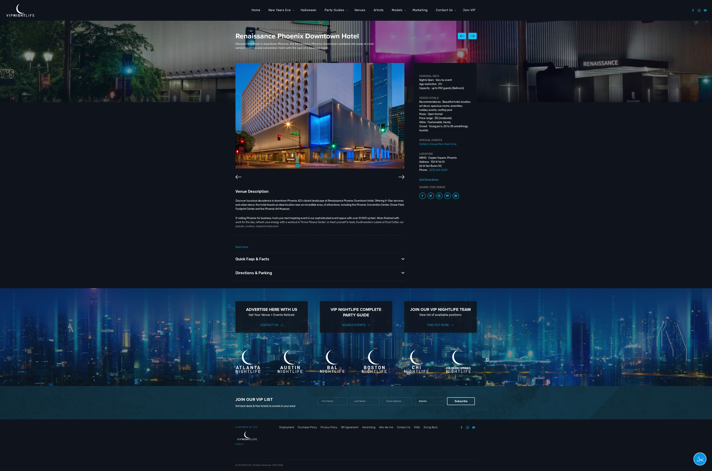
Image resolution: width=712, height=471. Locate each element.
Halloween (309, 10)
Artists (379, 10)
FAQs (417, 427)
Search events (353, 325)
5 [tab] (320, 166)
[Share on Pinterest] (439, 196)
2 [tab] (303, 166)
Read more (241, 247)
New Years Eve (279, 10)
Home (256, 10)
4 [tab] (314, 166)
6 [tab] (325, 166)
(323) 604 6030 (438, 170)
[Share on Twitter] (431, 196)
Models (397, 10)
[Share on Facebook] (422, 196)
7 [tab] (331, 166)
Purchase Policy (307, 427)
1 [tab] (297, 166)
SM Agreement (349, 427)
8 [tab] (336, 166)
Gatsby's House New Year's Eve (437, 144)
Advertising (368, 427)
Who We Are (386, 427)
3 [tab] (309, 166)
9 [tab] (342, 166)
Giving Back (431, 427)
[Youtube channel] (447, 196)
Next (487, 360)
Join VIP (469, 10)
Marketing (420, 10)
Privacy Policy (329, 427)
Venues (359, 10)
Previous (224, 360)
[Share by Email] (456, 196)
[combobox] (429, 401)
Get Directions (429, 179)
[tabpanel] (319, 115)
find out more (438, 325)
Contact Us (444, 10)
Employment (286, 427)
